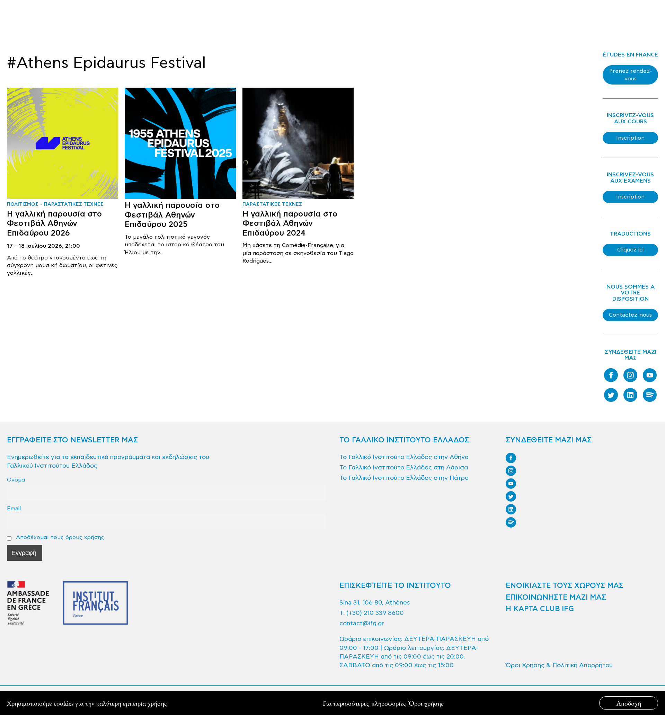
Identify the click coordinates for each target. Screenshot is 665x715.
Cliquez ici (630, 250)
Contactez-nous (630, 315)
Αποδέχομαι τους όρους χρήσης (59, 537)
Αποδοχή (629, 703)
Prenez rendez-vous (630, 75)
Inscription (630, 138)
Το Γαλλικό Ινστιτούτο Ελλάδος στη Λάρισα (403, 467)
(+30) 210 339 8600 (375, 613)
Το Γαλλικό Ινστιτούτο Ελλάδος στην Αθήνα (404, 457)
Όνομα (16, 479)
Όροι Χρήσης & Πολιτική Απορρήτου (559, 665)
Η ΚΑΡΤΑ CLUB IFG (540, 609)
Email (14, 508)
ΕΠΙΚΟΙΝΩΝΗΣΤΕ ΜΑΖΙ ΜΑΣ (556, 597)
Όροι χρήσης (426, 703)
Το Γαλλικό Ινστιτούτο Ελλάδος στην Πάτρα (404, 478)
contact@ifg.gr (361, 623)
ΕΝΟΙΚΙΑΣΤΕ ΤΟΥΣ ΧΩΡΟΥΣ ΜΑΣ (564, 585)
